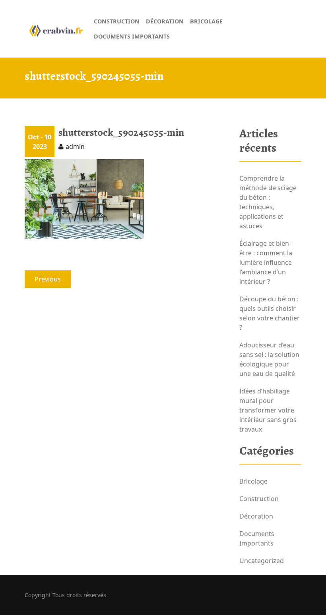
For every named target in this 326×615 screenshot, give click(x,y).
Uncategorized (261, 560)
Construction (259, 498)
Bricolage (253, 481)
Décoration (256, 516)
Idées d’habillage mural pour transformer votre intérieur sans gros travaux (268, 410)
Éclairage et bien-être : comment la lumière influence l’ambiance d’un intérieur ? (265, 262)
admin (75, 146)
